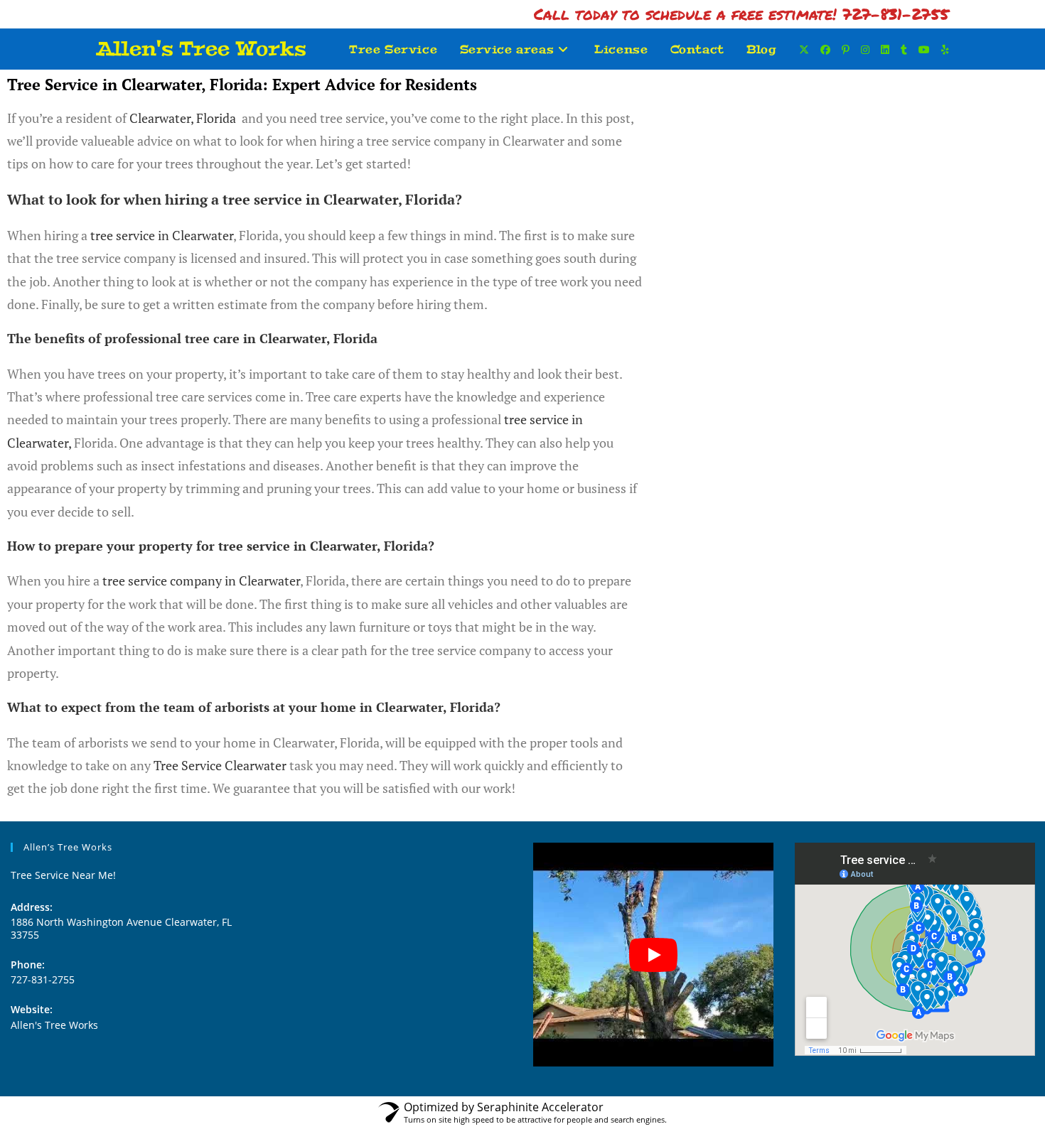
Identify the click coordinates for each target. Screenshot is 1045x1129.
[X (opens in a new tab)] (804, 50)
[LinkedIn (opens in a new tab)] (885, 50)
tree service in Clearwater (161, 235)
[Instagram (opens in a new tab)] (865, 50)
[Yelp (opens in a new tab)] (945, 50)
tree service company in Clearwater (201, 580)
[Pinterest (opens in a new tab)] (845, 50)
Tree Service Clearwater (220, 765)
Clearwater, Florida (182, 117)
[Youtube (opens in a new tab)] (924, 50)
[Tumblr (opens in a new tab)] (904, 50)
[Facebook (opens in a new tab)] (825, 50)
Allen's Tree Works (201, 49)
